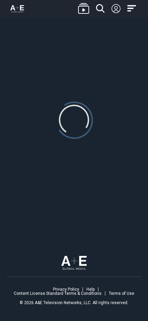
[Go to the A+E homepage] (17, 9)
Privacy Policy (66, 289)
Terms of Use (121, 293)
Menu (132, 8)
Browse (83, 8)
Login (116, 8)
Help (90, 289)
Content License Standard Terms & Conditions (58, 293)
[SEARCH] (100, 8)
